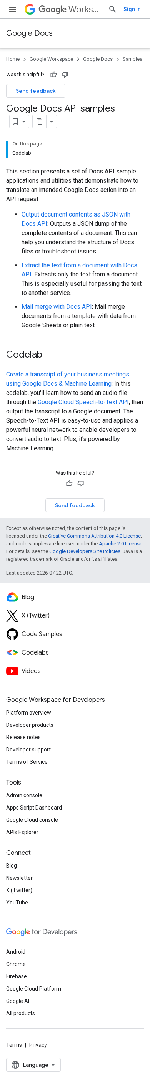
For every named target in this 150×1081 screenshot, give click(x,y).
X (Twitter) (19, 890)
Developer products (29, 725)
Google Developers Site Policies (84, 551)
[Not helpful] (65, 74)
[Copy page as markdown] (40, 121)
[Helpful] (53, 74)
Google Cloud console (32, 820)
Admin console (24, 795)
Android (15, 952)
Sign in (132, 9)
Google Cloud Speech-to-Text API (83, 402)
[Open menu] (12, 9)
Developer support (28, 749)
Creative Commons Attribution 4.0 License (94, 536)
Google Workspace (51, 59)
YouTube (17, 902)
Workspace (85, 9)
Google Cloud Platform (33, 989)
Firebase (16, 976)
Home (13, 59)
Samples (132, 59)
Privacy (38, 1045)
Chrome (16, 964)
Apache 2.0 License (120, 543)
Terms (14, 1045)
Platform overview (28, 713)
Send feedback (36, 90)
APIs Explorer (22, 832)
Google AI (17, 1001)
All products (20, 1013)
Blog (11, 866)
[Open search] (112, 9)
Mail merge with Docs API (57, 306)
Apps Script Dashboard (34, 808)
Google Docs (29, 33)
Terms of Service (27, 762)
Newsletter (19, 878)
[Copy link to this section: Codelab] (50, 355)
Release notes (23, 737)
